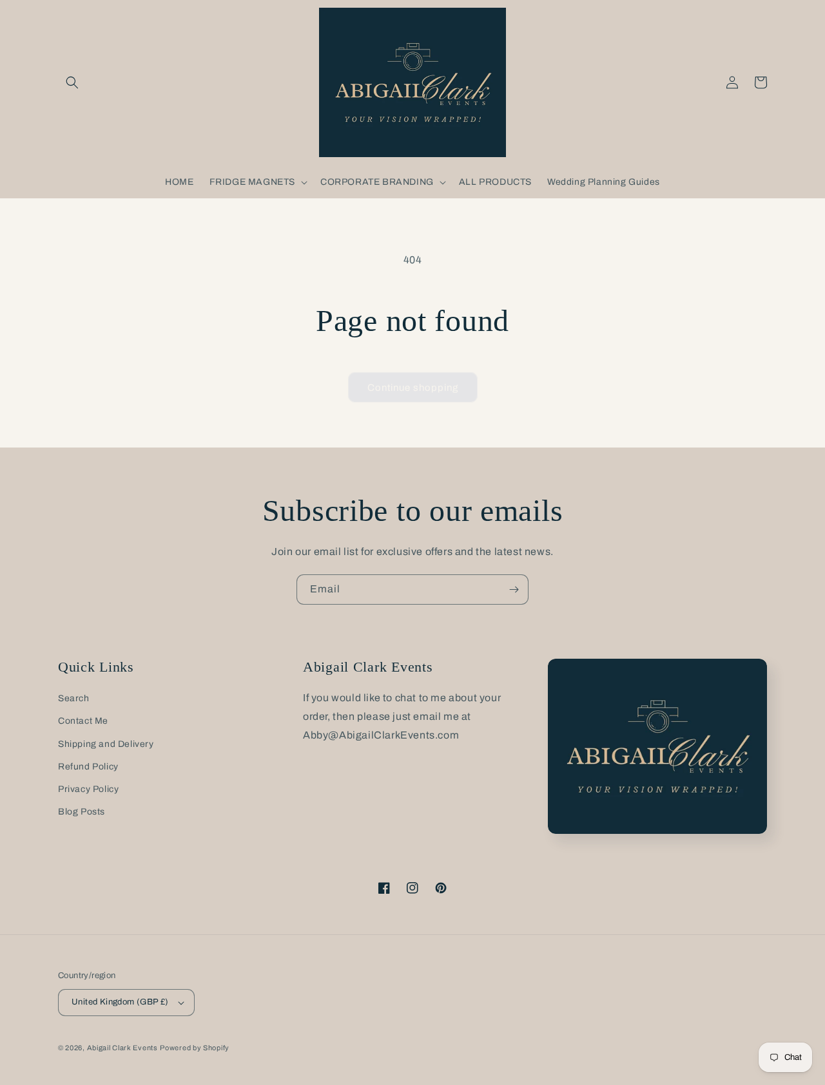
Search (74, 698)
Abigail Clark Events (122, 1048)
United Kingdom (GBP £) (120, 1001)
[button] (72, 82)
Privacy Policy (88, 789)
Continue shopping (412, 387)
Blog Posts (81, 811)
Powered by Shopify (194, 1048)
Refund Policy (88, 766)
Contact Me (83, 721)
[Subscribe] (514, 589)
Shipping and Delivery (106, 744)
